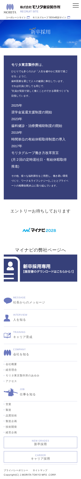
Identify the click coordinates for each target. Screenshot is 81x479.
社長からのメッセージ (29, 300)
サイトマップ (40, 470)
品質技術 (11, 415)
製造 (8, 410)
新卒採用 (40, 443)
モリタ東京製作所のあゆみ (23, 375)
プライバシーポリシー (16, 470)
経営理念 (11, 369)
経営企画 (11, 432)
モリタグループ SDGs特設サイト (49, 17)
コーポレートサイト (16, 17)
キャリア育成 (22, 335)
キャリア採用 (40, 457)
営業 (8, 404)
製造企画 (11, 421)
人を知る (20, 317)
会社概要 (11, 364)
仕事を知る (28, 392)
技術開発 (11, 426)
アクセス (11, 381)
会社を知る (21, 352)
